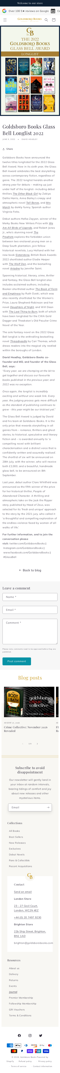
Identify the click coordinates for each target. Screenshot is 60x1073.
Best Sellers (16, 836)
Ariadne (15, 268)
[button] (5, 20)
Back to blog (32, 570)
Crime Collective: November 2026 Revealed (26, 729)
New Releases (17, 842)
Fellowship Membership (22, 1003)
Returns (13, 980)
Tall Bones (32, 202)
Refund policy (25, 1061)
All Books (14, 830)
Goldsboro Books (28, 1057)
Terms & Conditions (20, 1015)
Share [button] (9, 148)
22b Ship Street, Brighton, (30, 931)
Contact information (42, 1066)
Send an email (23, 891)
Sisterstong (23, 254)
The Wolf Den (17, 263)
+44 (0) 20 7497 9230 (27, 917)
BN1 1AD (20, 935)
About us (14, 968)
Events (13, 986)
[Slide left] (22, 743)
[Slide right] (37, 743)
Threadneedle (18, 341)
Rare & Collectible (19, 860)
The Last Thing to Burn (23, 311)
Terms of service (18, 1066)
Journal (13, 991)
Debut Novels (16, 854)
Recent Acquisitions (20, 866)
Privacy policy (45, 1061)
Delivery (13, 974)
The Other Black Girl (25, 193)
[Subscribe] (48, 807)
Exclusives (15, 848)
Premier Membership (21, 997)
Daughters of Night (22, 307)
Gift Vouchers (17, 1009)
